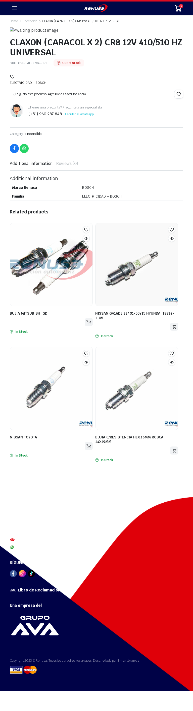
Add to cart (89, 322)
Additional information (31, 163)
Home (14, 21)
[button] (12, 76)
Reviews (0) (67, 163)
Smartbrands (128, 660)
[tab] (31, 164)
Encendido (30, 21)
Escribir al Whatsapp (79, 114)
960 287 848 (26, 547)
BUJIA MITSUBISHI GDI (29, 313)
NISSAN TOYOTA (23, 437)
